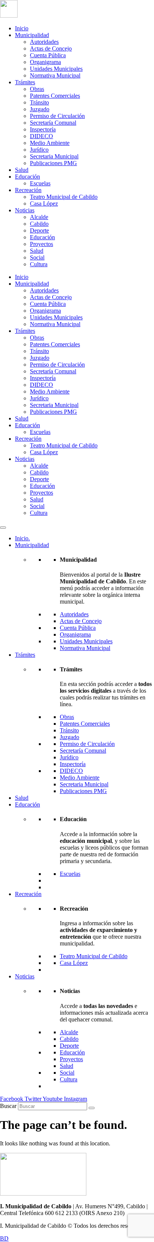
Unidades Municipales (56, 69)
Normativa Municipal (55, 75)
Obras (37, 89)
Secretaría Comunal (53, 122)
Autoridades (44, 42)
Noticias (24, 210)
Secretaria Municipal (54, 156)
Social (37, 257)
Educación (27, 176)
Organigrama (45, 62)
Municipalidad (32, 35)
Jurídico (39, 149)
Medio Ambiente (50, 143)
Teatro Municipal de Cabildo (64, 197)
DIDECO (41, 136)
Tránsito (39, 102)
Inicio (21, 28)
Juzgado (39, 109)
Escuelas (40, 183)
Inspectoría (43, 129)
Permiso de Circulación (57, 116)
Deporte (39, 230)
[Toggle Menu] (3, 527)
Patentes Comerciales (55, 95)
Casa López (44, 203)
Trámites (25, 82)
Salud (21, 170)
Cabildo (39, 224)
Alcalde (39, 217)
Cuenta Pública (48, 55)
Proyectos (41, 244)
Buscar (8, 1106)
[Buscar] (92, 1108)
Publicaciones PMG (53, 163)
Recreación (28, 190)
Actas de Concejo (51, 48)
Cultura (38, 264)
